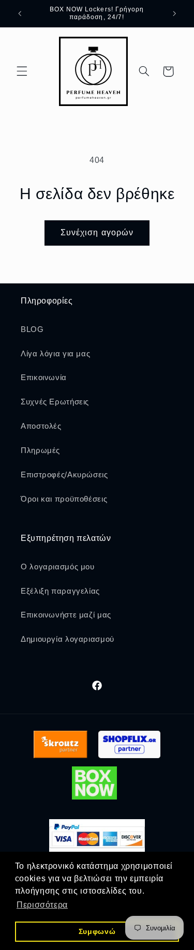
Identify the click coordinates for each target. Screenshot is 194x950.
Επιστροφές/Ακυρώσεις (64, 475)
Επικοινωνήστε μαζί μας (66, 615)
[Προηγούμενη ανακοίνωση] (19, 13)
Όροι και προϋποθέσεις (64, 499)
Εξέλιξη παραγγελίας (60, 591)
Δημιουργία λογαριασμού (67, 639)
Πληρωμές (40, 450)
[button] (22, 71)
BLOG (32, 329)
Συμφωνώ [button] (97, 931)
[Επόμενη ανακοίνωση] (174, 13)
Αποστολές (41, 426)
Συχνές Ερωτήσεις (55, 402)
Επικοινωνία (44, 377)
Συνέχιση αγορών (97, 232)
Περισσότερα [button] (42, 904)
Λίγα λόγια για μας (55, 354)
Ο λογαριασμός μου (58, 567)
